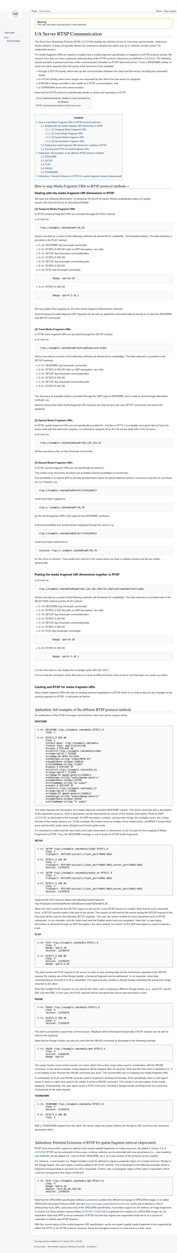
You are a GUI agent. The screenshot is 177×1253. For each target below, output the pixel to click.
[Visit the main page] (15, 14)
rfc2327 (39, 817)
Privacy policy (40, 1247)
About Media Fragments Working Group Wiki (66, 1247)
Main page (10, 32)
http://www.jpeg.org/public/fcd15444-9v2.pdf (110, 1203)
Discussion (44, 11)
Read (158, 11)
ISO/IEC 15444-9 (94, 1211)
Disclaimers (92, 1247)
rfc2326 (86, 41)
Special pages (13, 41)
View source (170, 11)
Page (34, 11)
